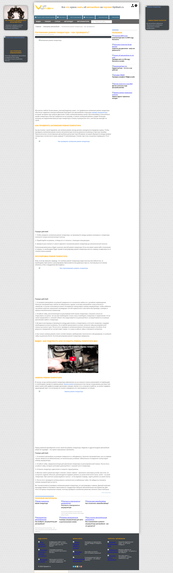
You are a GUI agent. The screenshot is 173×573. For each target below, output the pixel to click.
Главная (38, 27)
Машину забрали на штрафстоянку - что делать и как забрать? (127, 551)
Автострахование (75, 17)
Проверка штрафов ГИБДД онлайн (123, 77)
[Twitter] (75, 566)
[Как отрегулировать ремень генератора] (73, 282)
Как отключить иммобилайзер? (16, 52)
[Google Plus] (81, 566)
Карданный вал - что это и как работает (122, 69)
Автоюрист (62, 17)
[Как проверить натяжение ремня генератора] (73, 184)
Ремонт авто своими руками (46, 17)
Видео (38, 21)
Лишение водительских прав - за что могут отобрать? (125, 543)
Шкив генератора (41, 503)
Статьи (57, 21)
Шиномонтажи (103, 17)
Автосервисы (90, 17)
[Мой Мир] (79, 566)
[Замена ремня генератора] (73, 417)
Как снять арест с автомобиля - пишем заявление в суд (124, 557)
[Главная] (44, 9)
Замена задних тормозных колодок (121, 97)
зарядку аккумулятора (99, 112)
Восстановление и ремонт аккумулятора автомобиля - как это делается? (97, 524)
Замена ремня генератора (157, 20)
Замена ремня (69, 384)
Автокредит (68, 21)
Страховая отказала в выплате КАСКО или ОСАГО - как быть (58, 551)
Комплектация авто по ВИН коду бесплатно (123, 38)
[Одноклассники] (77, 566)
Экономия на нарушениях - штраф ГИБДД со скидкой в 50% (93, 543)
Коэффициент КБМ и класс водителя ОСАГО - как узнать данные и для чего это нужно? (58, 544)
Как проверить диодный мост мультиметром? (15, 21)
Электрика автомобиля (51, 27)
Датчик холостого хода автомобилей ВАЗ (119, 86)
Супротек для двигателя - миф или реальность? (123, 49)
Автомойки (115, 17)
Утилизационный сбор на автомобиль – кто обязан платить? (93, 559)
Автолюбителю (83, 21)
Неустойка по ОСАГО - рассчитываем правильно (93, 552)
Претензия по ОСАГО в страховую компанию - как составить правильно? (57, 561)
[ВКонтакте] (73, 566)
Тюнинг (48, 21)
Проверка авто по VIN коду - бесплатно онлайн (121, 60)
